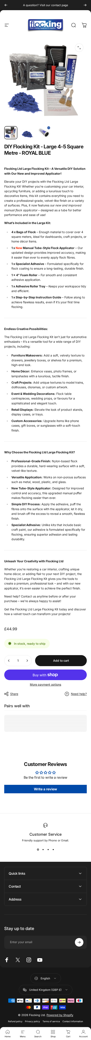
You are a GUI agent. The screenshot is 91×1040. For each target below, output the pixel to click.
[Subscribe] (79, 942)
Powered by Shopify (60, 1015)
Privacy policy (32, 1021)
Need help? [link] (79, 694)
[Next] (85, 5)
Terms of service (51, 1021)
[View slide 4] (53, 849)
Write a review (45, 789)
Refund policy (15, 1021)
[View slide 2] (43, 849)
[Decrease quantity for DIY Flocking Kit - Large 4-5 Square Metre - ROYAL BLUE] (8, 660)
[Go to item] (10, 132)
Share (14, 694)
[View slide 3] (48, 849)
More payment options (45, 684)
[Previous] (6, 5)
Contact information (72, 1021)
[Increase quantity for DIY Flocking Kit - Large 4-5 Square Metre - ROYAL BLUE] (27, 660)
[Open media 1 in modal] (79, 47)
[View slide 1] (37, 849)
